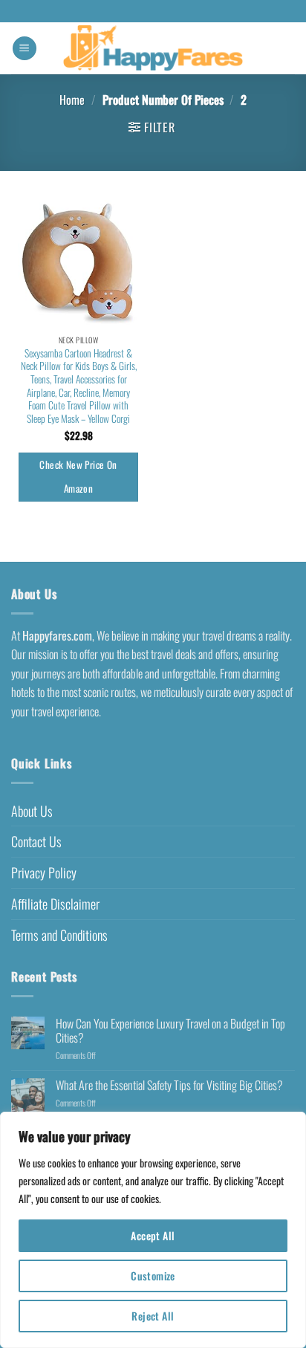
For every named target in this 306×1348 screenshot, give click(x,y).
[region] (153, 1230)
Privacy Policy (43, 872)
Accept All (153, 1235)
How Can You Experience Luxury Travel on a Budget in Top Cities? (170, 1031)
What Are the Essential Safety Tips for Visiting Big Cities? (169, 1085)
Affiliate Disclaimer (55, 903)
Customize (153, 1275)
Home (72, 99)
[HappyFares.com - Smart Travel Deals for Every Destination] (153, 49)
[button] (24, 48)
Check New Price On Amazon (78, 476)
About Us (32, 810)
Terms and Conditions (59, 934)
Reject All (152, 1315)
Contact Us (36, 841)
